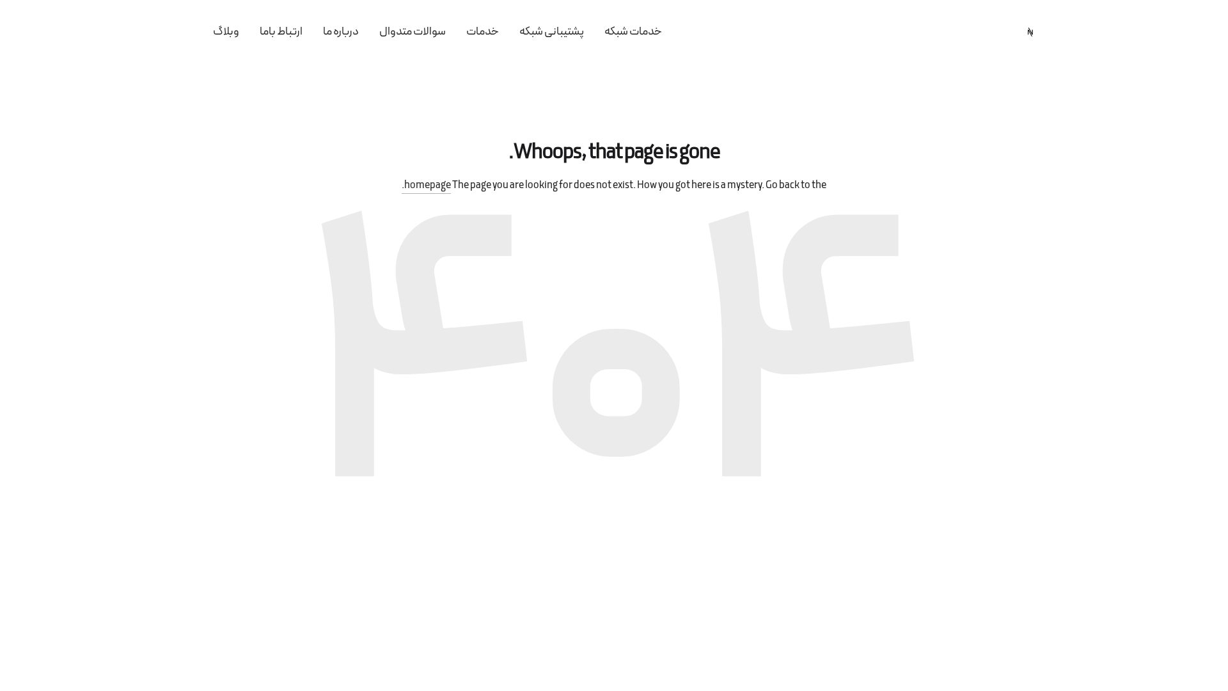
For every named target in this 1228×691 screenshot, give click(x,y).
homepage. (426, 185)
